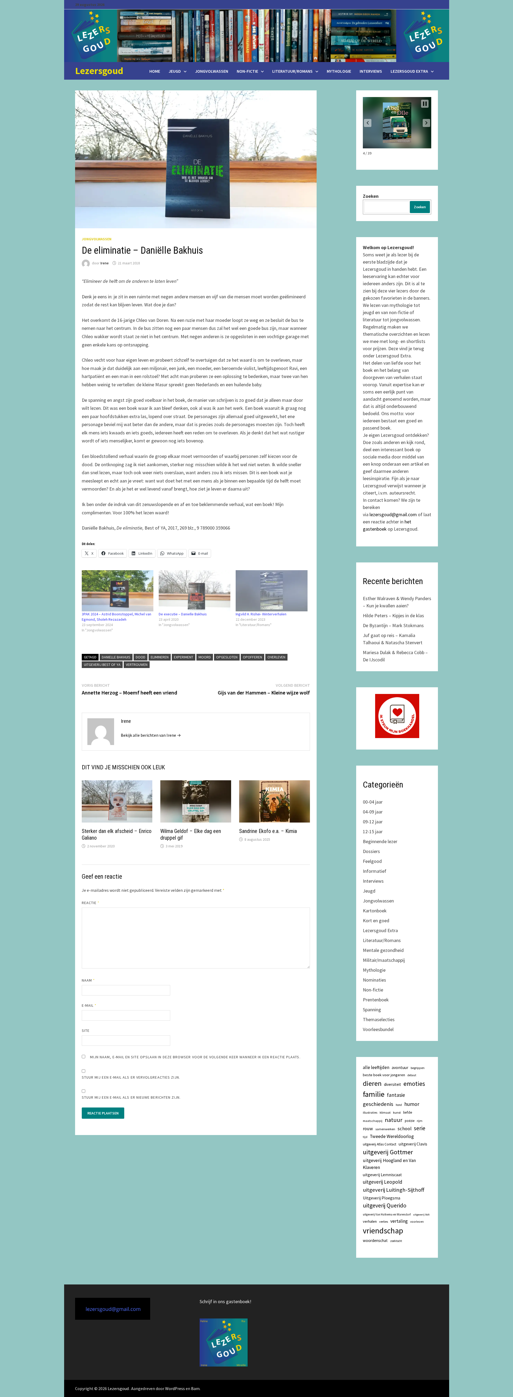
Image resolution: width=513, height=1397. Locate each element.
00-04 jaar (373, 802)
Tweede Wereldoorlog (392, 1136)
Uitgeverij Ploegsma (381, 1198)
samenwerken (385, 1129)
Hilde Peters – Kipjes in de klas (393, 615)
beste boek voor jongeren (384, 1074)
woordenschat (375, 1240)
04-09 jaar (373, 812)
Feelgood (372, 861)
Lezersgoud (99, 71)
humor (411, 1104)
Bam (195, 1388)
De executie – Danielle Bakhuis (183, 614)
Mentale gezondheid (383, 950)
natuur (393, 1120)
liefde (407, 1112)
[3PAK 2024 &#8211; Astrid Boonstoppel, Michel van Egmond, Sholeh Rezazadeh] (117, 590)
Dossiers (371, 851)
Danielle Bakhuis (116, 657)
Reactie (91, 902)
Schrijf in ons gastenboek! (225, 1301)
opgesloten (227, 657)
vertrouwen (136, 664)
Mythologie (339, 71)
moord (205, 657)
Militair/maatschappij (384, 960)
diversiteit (392, 1084)
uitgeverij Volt (421, 1214)
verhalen (370, 1221)
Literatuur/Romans (292, 71)
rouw (368, 1129)
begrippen (418, 1068)
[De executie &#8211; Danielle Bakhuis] (194, 590)
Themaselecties (379, 1019)
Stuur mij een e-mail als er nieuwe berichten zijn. (131, 1097)
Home (154, 71)
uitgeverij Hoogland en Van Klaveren (389, 1163)
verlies (383, 1222)
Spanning (372, 1009)
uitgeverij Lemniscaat (382, 1174)
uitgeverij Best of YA (102, 664)
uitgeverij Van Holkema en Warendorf (387, 1214)
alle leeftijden (376, 1067)
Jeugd (175, 71)
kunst (397, 1112)
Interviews (371, 71)
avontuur (400, 1067)
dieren (372, 1083)
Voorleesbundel (378, 1029)
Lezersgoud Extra (409, 71)
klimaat (385, 1112)
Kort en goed (376, 920)
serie (419, 1128)
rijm (419, 1121)
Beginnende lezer (380, 841)
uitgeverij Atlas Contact (379, 1144)
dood (140, 657)
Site (86, 1030)
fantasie (396, 1095)
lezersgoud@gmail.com (393, 514)
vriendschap (383, 1231)
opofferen (252, 657)
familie (373, 1094)
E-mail (89, 1005)
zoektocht (396, 1241)
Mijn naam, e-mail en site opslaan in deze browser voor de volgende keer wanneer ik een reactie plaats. (195, 1057)
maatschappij (372, 1121)
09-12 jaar (373, 822)
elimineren (160, 657)
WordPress (175, 1388)
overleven (276, 657)
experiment (183, 657)
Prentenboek (376, 1000)
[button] (367, 123)
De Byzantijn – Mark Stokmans (393, 625)
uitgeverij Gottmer (388, 1152)
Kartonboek (375, 911)
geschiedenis (378, 1104)
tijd (365, 1137)
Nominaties (374, 980)
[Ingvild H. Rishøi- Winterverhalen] (271, 590)
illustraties (370, 1112)
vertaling (399, 1221)
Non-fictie (247, 71)
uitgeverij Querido (384, 1205)
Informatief (374, 871)
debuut (411, 1075)
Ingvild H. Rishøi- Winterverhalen (261, 614)
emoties (414, 1083)
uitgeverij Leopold (382, 1182)
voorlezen (417, 1222)
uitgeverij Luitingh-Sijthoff (393, 1189)
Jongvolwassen (211, 71)
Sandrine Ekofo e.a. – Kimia (268, 831)
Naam (88, 980)
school (404, 1128)
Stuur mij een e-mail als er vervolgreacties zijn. (131, 1077)
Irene (104, 263)
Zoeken (371, 196)
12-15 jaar (373, 831)
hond (399, 1105)
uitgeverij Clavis (413, 1144)
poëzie (409, 1120)
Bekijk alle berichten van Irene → (151, 735)
